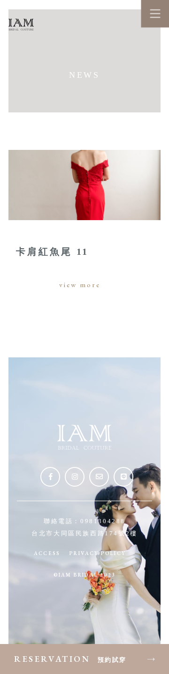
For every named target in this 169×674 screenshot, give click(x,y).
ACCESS (47, 553)
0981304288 (102, 521)
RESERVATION (70, 658)
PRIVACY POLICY (97, 553)
